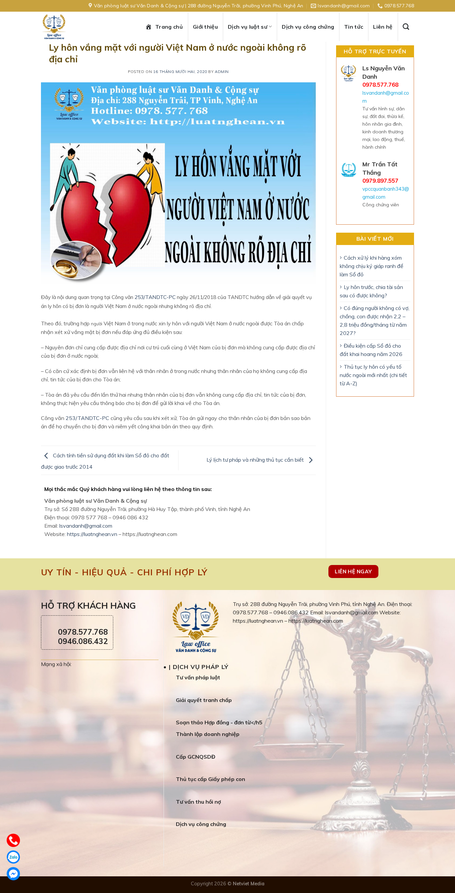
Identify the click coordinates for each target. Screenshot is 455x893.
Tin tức (353, 26)
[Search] (408, 26)
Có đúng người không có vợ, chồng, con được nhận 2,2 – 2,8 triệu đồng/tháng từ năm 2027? (374, 320)
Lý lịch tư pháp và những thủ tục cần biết (256, 459)
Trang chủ (169, 26)
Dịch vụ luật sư (247, 26)
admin (222, 71)
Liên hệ (382, 26)
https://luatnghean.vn (92, 534)
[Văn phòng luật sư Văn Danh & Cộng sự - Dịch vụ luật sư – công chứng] (61, 27)
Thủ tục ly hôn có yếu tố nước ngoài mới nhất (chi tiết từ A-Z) (373, 375)
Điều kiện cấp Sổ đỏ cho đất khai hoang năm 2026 (371, 349)
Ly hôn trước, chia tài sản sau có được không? (371, 291)
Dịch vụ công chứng (308, 26)
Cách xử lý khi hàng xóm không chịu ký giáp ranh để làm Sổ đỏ (371, 266)
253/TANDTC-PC (154, 297)
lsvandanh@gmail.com (85, 525)
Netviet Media (248, 884)
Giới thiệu (205, 26)
